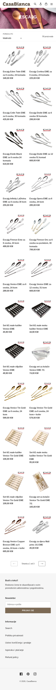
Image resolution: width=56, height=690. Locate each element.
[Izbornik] (51, 4)
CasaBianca (31, 681)
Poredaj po (8, 34)
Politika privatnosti (14, 635)
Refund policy (11, 657)
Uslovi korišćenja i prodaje (18, 642)
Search (8, 628)
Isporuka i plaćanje (14, 650)
